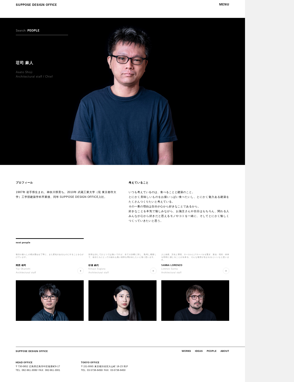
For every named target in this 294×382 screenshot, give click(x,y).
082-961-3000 (29, 370)
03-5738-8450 (94, 370)
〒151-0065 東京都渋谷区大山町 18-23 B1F (104, 366)
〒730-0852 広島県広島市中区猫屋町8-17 (38, 366)
